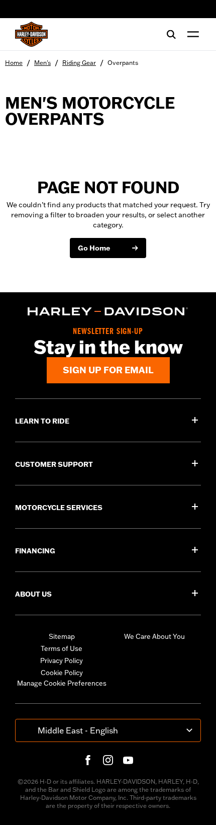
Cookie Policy (62, 673)
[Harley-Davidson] (108, 311)
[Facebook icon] (88, 760)
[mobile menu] (191, 34)
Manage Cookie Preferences (61, 683)
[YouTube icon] (128, 760)
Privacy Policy (61, 660)
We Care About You (154, 636)
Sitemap (62, 636)
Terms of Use (61, 648)
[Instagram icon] (108, 760)
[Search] (171, 34)
